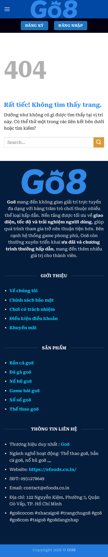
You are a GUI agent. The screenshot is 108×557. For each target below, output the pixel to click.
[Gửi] (99, 142)
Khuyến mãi (22, 327)
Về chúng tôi (23, 290)
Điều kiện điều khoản (33, 318)
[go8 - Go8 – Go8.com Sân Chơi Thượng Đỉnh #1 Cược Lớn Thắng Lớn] (54, 9)
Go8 (65, 444)
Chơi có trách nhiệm (32, 309)
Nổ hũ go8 (20, 381)
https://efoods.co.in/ (53, 469)
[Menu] (7, 9)
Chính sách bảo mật (31, 300)
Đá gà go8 (20, 372)
